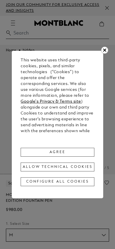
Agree (57, 152)
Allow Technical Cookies (57, 167)
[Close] (104, 50)
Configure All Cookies (57, 182)
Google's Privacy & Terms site (51, 102)
